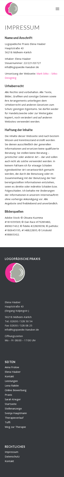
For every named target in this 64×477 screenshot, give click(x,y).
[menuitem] (57, 9)
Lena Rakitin (12, 385)
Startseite (11, 404)
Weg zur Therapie (15, 427)
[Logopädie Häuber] (26, 8)
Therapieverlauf (14, 417)
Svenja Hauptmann (16, 413)
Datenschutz (12, 456)
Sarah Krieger (13, 399)
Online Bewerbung (15, 390)
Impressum (11, 452)
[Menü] (57, 9)
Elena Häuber (13, 371)
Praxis (8, 394)
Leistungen (11, 381)
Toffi (7, 422)
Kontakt (9, 376)
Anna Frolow (12, 367)
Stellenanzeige (13, 408)
